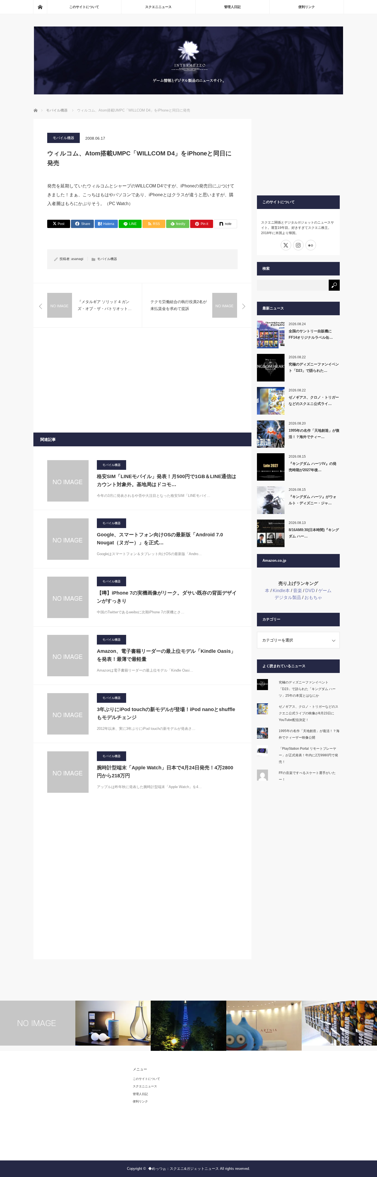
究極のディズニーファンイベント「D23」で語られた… (314, 367)
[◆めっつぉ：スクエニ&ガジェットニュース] (188, 93)
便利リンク (306, 7)
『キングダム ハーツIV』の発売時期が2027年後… (312, 467)
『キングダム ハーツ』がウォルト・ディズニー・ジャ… (312, 500)
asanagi (77, 259)
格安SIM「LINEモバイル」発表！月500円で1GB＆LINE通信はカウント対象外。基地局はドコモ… (166, 480)
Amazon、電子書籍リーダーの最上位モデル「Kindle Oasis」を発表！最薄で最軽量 (166, 655)
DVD (310, 590)
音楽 (297, 590)
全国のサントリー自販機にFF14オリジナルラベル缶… (311, 334)
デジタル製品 (288, 597)
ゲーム (324, 590)
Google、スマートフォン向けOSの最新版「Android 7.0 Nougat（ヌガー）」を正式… (160, 538)
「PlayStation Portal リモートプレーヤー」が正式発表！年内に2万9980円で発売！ (308, 755)
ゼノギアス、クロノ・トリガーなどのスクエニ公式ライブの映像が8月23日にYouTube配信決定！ (308, 713)
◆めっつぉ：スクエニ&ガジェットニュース (183, 1169)
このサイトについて (84, 7)
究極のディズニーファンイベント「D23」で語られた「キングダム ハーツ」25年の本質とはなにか (307, 689)
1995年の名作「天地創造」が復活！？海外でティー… (314, 433)
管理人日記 (232, 7)
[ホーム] (40, 7)
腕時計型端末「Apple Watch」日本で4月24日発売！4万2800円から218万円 (165, 771)
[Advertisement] (142, 380)
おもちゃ (313, 597)
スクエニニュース (158, 7)
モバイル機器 (63, 138)
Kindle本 (281, 590)
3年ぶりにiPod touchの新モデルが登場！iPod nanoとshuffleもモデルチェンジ (166, 713)
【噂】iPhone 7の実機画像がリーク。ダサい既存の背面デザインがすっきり (167, 597)
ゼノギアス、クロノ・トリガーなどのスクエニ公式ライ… (314, 400)
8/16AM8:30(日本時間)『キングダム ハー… (314, 533)
